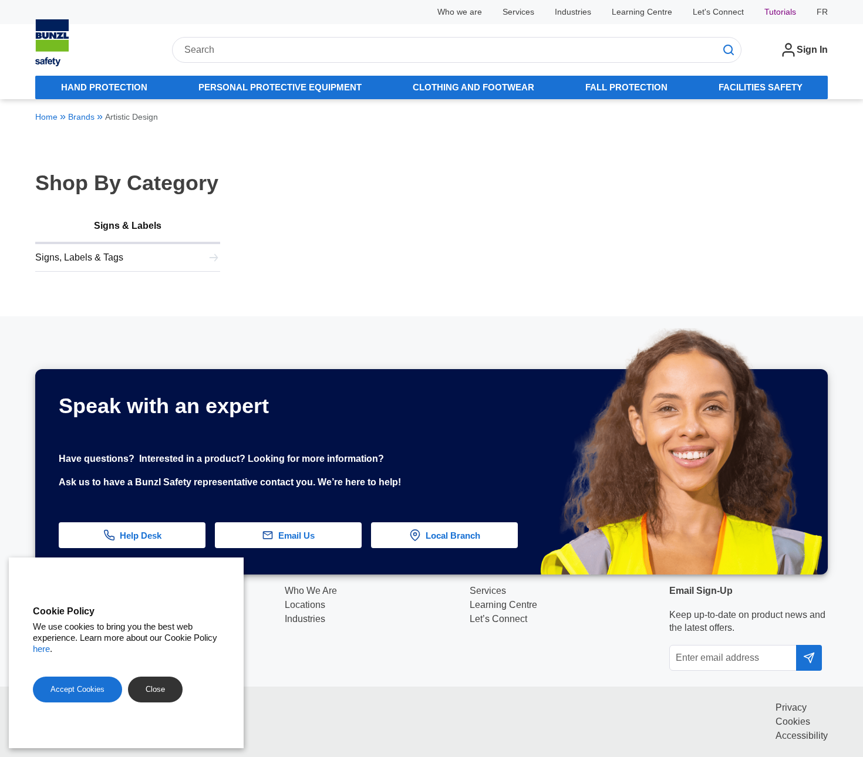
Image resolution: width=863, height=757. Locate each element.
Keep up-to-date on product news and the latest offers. (747, 621)
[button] (837, 589)
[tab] (104, 87)
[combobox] (456, 50)
